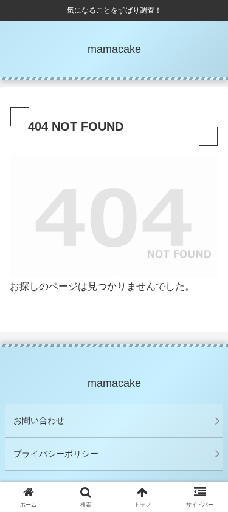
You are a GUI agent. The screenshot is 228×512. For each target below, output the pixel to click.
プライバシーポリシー (55, 454)
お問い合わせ (38, 420)
